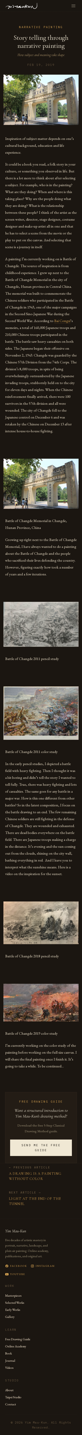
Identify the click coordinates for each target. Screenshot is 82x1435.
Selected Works (14, 1302)
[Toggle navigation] (73, 6)
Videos (9, 1368)
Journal (10, 1360)
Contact (10, 1404)
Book (8, 1353)
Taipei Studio (13, 1397)
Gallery (9, 1317)
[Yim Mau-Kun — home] (21, 6)
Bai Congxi (62, 320)
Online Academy (15, 1346)
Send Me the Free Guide (41, 1147)
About (9, 1390)
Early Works (12, 1310)
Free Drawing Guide (17, 1339)
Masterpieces (13, 1295)
